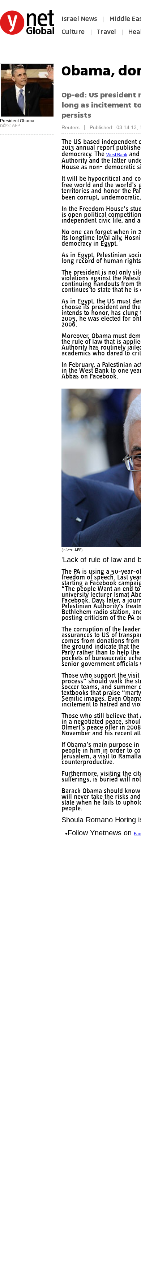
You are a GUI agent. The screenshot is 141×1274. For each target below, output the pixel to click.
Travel (106, 32)
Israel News (79, 19)
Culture (73, 32)
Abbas (67, 197)
